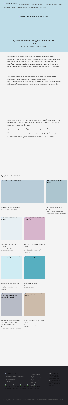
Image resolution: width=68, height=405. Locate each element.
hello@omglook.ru (10, 381)
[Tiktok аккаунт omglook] (37, 386)
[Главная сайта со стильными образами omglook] (10, 4)
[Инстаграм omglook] (9, 386)
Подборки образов (37, 4)
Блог (60, 4)
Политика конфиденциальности (14, 376)
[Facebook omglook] (23, 386)
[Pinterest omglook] (30, 386)
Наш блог (33, 382)
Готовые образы (24, 4)
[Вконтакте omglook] (16, 386)
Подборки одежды (51, 4)
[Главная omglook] (16, 374)
